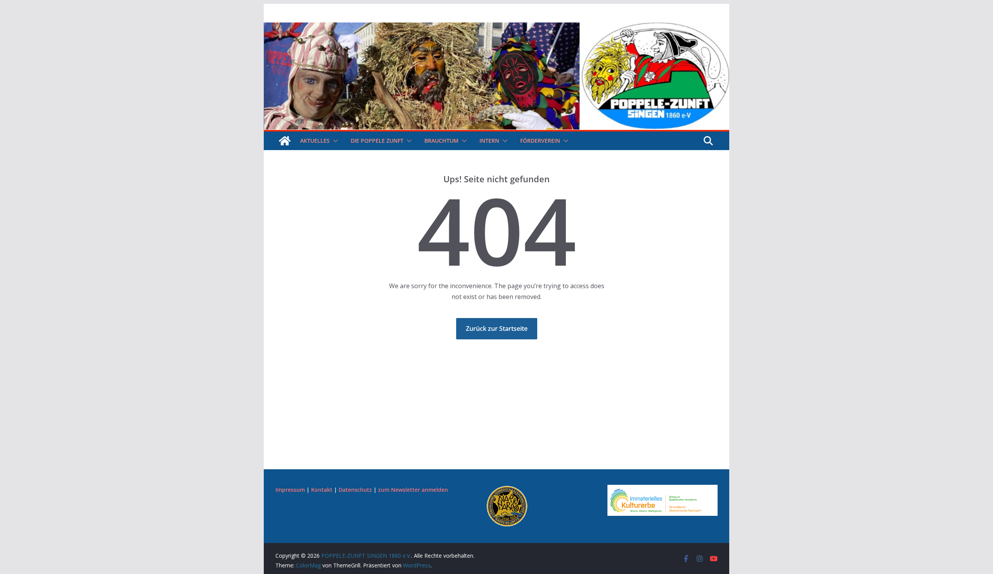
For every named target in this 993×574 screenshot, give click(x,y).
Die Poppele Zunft (377, 140)
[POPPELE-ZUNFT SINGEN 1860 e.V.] (496, 28)
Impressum (290, 489)
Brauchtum (441, 140)
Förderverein (540, 140)
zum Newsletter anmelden (413, 489)
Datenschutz (355, 489)
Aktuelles (315, 140)
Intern (489, 140)
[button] (334, 140)
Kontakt (321, 489)
